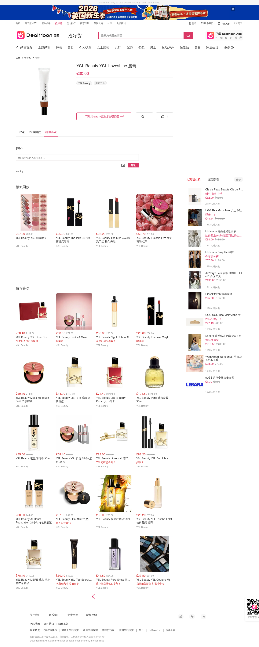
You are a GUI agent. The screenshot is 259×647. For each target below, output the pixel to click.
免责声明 (72, 615)
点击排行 (71, 23)
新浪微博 (181, 616)
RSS (203, 616)
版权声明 (91, 615)
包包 (141, 47)
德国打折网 (108, 630)
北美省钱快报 (49, 630)
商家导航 (84, 23)
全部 (238, 179)
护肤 (59, 47)
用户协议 (49, 623)
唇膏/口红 (100, 83)
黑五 (141, 630)
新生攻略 (46, 23)
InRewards (154, 630)
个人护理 (85, 47)
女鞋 (118, 47)
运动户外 (168, 47)
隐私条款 (63, 623)
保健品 (184, 47)
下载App (225, 23)
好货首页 (26, 47)
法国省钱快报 (90, 630)
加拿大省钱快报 (70, 630)
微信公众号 (192, 616)
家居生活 (212, 47)
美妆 (70, 47)
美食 (198, 47)
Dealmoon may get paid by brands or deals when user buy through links (67, 640)
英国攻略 (98, 23)
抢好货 (58, 23)
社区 (110, 23)
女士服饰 (103, 47)
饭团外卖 (170, 630)
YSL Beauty (84, 83)
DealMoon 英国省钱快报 (37, 34)
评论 (133, 165)
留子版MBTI (31, 23)
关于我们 (35, 615)
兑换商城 (121, 23)
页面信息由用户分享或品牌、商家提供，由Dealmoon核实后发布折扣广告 (67, 636)
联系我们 (208, 23)
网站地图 (35, 623)
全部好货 (44, 47)
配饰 (130, 47)
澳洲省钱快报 (126, 630)
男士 (153, 47)
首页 (18, 23)
